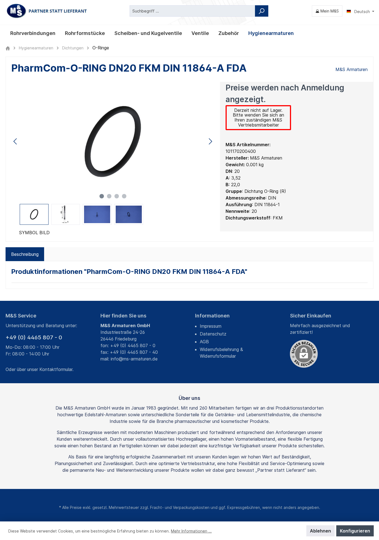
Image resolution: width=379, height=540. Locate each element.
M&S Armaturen (351, 69)
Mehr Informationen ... (191, 531)
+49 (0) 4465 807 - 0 (34, 337)
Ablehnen (320, 531)
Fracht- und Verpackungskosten (179, 507)
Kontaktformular (55, 369)
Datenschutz (213, 334)
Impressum (210, 326)
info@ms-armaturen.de (134, 359)
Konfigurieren (355, 531)
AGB (204, 341)
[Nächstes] (210, 141)
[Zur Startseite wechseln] (47, 11)
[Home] (8, 48)
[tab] (25, 254)
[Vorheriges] (15, 141)
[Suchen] (261, 11)
